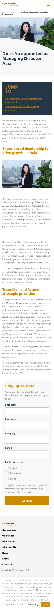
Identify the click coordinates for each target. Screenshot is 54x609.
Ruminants (15, 473)
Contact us (8, 564)
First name (10, 404)
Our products (9, 530)
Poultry (13, 467)
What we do (8, 541)
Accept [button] (45, 604)
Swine (13, 478)
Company (10, 433)
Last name (10, 418)
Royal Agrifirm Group (13, 570)
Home (4, 12)
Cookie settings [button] (31, 604)
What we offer (9, 547)
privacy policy (27, 492)
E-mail (8, 447)
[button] (48, 4)
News (13, 12)
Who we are (8, 535)
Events (5, 558)
